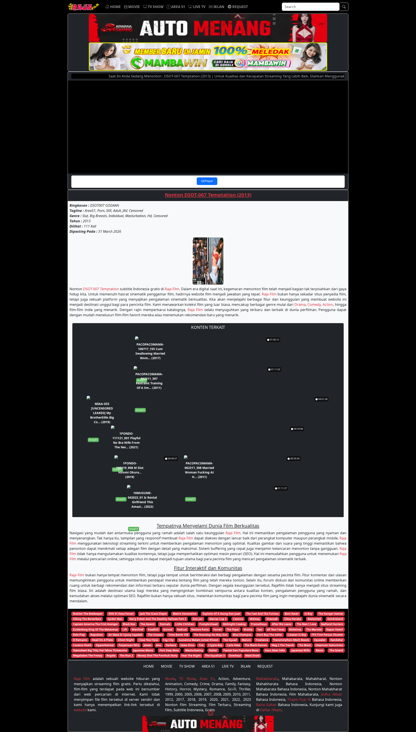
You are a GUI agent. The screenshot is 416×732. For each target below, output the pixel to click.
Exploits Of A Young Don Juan (221, 614)
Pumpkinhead (208, 624)
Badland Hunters (332, 624)
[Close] (210, 713)
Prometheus (259, 624)
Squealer (320, 640)
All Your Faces (275, 629)
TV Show (187, 678)
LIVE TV (228, 666)
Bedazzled (314, 619)
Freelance (262, 640)
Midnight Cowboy (234, 624)
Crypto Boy (215, 645)
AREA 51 (208, 666)
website (80, 709)
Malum (246, 640)
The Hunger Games (330, 614)
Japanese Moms (143, 650)
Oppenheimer (105, 645)
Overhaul (235, 655)
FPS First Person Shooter (327, 635)
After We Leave (281, 624)
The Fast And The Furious (262, 614)
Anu (158, 645)
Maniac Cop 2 (217, 619)
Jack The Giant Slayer (153, 614)
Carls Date (233, 645)
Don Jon (198, 619)
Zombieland (335, 619)
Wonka (248, 629)
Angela (110, 655)
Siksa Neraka (292, 619)
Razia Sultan (266, 704)
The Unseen (155, 635)
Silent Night (126, 640)
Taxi (259, 629)
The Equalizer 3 (215, 655)
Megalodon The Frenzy (87, 655)
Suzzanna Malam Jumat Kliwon (198, 640)
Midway (255, 619)
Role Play (79, 635)
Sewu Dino (187, 645)
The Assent (147, 624)
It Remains (80, 640)
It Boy (308, 614)
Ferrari (217, 629)
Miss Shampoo (242, 635)
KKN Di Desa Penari (121, 614)
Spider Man (115, 619)
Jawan (147, 645)
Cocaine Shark (82, 645)
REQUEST (265, 666)
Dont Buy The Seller (269, 635)
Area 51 (207, 678)
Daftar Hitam (270, 709)
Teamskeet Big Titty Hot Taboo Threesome (100, 650)
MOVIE (166, 666)
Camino (238, 619)
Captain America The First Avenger (95, 624)
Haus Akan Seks (275, 650)
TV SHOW (187, 666)
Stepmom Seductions (329, 645)
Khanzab (272, 619)
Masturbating (194, 650)
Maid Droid (252, 655)
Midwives (295, 629)
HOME (148, 666)
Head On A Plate (102, 640)
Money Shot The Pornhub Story (157, 655)
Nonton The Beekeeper (87, 614)
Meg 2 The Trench (282, 645)
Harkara (171, 645)
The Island (336, 650)
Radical (182, 629)
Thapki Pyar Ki (299, 699)
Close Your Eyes (148, 640)
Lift (124, 629)
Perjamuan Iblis (129, 645)
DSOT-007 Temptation (101, 289)
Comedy (314, 304)
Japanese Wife (300, 650)
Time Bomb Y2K (178, 635)
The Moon (304, 645)
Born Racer (292, 614)
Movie (170, 678)
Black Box (129, 624)
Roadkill (153, 629)
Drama (300, 304)
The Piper (233, 629)
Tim (201, 645)
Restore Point (200, 629)
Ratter (213, 650)
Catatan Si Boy (297, 635)
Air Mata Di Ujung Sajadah (125, 635)
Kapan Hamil (334, 629)
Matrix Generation (185, 614)
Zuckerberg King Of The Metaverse (95, 629)
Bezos (319, 650)
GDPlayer (207, 181)
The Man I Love (306, 624)
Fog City (168, 640)
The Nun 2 (126, 655)
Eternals (165, 624)
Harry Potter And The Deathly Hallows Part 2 (157, 619)
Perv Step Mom (169, 650)
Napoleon (96, 635)
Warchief (137, 629)
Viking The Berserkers (87, 619)
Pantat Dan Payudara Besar (241, 650)
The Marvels (314, 629)
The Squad (230, 640)
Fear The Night (191, 655)
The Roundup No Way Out (210, 635)
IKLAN (245, 666)
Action (328, 304)
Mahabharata (267, 678)
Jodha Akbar (331, 694)
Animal (167, 629)
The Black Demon (256, 645)
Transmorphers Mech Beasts (291, 640)
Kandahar (336, 640)
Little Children (184, 624)
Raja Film (172, 289)
